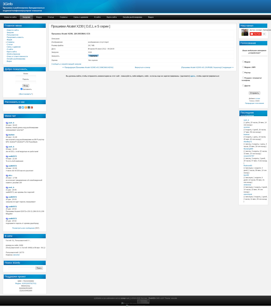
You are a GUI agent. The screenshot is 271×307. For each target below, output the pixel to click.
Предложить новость (15, 37)
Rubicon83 (248, 166)
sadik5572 (12, 156)
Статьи (51, 17)
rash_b (246, 120)
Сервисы (63, 17)
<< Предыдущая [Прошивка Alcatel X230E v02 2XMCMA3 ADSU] (87, 67)
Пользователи (12, 35)
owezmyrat (248, 194)
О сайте (97, 17)
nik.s (10, 175)
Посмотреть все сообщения (23, 228)
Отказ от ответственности (17, 56)
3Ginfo (8, 4)
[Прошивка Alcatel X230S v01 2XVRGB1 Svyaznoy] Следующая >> (207, 67)
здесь (192, 76)
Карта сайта (112, 17)
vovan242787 (249, 156)
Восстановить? (26, 94)
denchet (16, 255)
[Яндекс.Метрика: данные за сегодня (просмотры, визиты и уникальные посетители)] (129, 303)
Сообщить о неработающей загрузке (66, 64)
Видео (151, 17)
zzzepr (257, 98)
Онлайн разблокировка (132, 17)
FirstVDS (152, 298)
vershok (247, 127)
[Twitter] (22, 107)
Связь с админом (81, 17)
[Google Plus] (31, 107)
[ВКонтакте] (19, 107)
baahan (247, 134)
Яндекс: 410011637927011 (25, 283)
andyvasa (247, 185)
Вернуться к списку (142, 67)
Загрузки (26, 17)
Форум (39, 17)
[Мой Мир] (28, 107)
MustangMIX (248, 149)
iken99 (246, 175)
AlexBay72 (248, 142)
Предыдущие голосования (254, 103)
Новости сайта (10, 17)
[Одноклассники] (25, 107)
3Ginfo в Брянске (13, 54)
